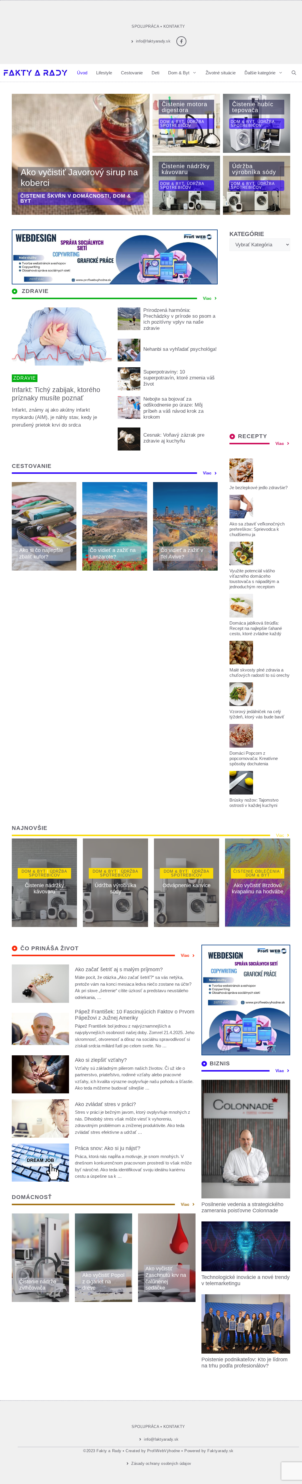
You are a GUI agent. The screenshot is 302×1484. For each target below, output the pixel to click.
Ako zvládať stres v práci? (105, 1104)
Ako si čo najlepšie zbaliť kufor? (41, 553)
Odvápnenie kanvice (187, 885)
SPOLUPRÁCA (145, 26)
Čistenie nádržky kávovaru (186, 169)
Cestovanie (132, 72)
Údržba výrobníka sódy (254, 169)
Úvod (82, 72)
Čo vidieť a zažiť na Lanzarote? (113, 553)
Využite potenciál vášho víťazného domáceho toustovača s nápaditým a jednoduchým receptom (254, 578)
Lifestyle (104, 72)
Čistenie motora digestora (184, 107)
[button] (294, 73)
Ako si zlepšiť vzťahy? (101, 1060)
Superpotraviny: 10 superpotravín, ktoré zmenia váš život (179, 378)
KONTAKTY (174, 26)
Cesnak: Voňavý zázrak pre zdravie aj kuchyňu (173, 438)
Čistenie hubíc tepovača (252, 107)
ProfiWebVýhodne (163, 1451)
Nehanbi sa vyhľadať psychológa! (180, 349)
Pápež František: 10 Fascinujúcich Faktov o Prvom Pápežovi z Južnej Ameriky (134, 1015)
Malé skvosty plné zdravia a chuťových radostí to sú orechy (259, 672)
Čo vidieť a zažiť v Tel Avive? (181, 553)
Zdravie (24, 378)
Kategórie (246, 234)
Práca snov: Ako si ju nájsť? (107, 1148)
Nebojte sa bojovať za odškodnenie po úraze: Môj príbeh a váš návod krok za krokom (173, 408)
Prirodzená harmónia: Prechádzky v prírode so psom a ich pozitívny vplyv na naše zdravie (179, 319)
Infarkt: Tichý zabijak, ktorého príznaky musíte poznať (56, 394)
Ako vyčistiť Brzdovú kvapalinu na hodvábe (257, 888)
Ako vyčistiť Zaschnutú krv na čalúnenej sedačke (165, 1278)
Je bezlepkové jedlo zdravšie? (258, 487)
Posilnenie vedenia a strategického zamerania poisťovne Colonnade (242, 1207)
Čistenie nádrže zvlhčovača (37, 1285)
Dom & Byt (178, 72)
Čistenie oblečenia (256, 871)
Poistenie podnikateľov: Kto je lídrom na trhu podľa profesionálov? (244, 1363)
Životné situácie (221, 72)
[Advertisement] (259, 342)
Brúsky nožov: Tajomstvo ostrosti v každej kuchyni (253, 802)
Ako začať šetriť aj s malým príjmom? (119, 969)
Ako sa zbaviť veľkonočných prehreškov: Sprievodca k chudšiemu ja (257, 529)
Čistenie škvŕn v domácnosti (64, 196)
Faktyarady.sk (220, 1451)
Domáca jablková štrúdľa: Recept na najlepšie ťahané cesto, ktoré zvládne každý (255, 628)
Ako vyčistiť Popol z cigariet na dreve (103, 1281)
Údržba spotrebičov (182, 123)
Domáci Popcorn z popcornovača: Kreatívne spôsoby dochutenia (253, 758)
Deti (155, 72)
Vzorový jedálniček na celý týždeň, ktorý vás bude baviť (256, 714)
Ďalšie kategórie (259, 72)
